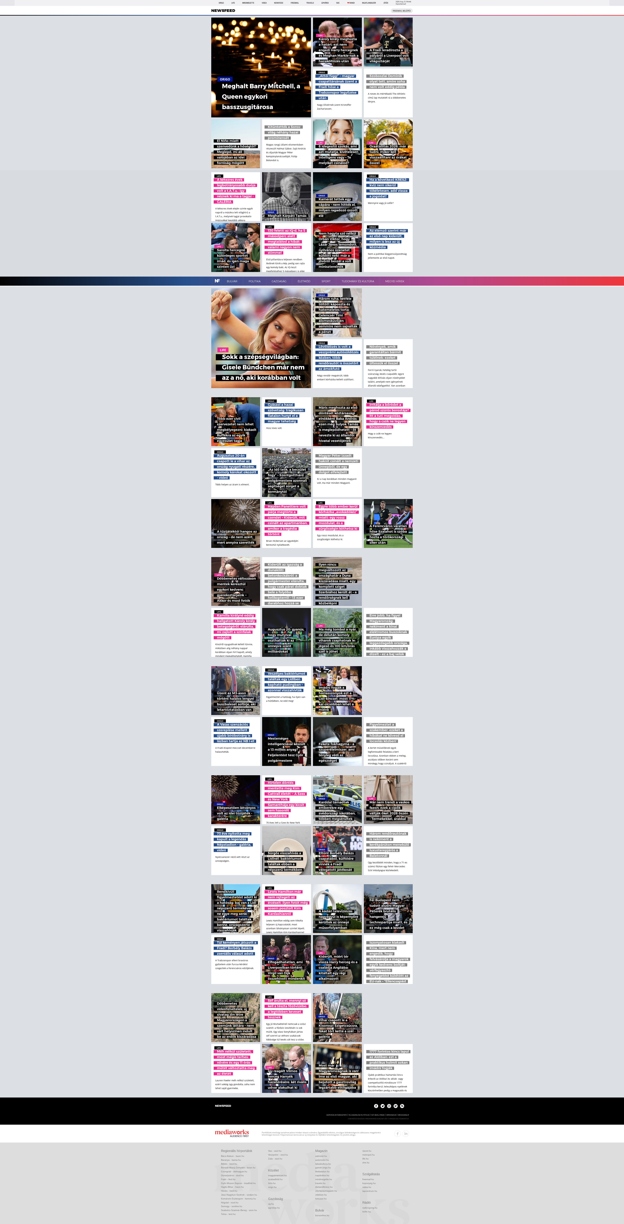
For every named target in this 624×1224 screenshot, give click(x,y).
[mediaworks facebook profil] (397, 1133)
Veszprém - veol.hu (278, 1154)
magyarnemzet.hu (277, 1175)
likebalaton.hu (322, 1171)
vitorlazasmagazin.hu (326, 1191)
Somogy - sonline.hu (231, 1206)
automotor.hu (322, 1160)
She (337, 3)
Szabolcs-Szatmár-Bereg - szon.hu (239, 1210)
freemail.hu (368, 1179)
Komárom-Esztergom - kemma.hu (238, 1198)
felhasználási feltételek (359, 1115)
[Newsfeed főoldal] (223, 1106)
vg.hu (271, 1204)
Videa (264, 3)
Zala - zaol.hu (275, 1158)
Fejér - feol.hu (228, 1179)
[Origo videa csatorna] (396, 1106)
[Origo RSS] (402, 1106)
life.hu (365, 1158)
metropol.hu (368, 1154)
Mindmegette (248, 3)
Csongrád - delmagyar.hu (234, 1171)
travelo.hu (320, 1183)
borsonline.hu (322, 1215)
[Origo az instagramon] (389, 1106)
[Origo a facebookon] (376, 1106)
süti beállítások (377, 1115)
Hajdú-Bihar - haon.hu (232, 1187)
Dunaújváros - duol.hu (232, 1175)
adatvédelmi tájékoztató (336, 1115)
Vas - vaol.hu (274, 1151)
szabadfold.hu (275, 1179)
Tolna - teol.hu (228, 1214)
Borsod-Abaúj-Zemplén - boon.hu (238, 1167)
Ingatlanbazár (369, 3)
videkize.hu (321, 1194)
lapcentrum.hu (369, 1191)
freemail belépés (402, 10)
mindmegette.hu (323, 1179)
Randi (352, 3)
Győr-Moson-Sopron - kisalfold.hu (238, 1183)
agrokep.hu (274, 1207)
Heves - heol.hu (229, 1191)
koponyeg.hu (369, 1183)
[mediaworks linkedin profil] (406, 1133)
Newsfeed (278, 3)
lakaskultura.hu (323, 1164)
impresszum (391, 1115)
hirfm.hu (366, 1211)
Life (233, 3)
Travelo (310, 3)
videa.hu (366, 1187)
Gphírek (325, 3)
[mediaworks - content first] (232, 1134)
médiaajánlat (403, 1115)
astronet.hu (321, 1156)
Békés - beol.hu (229, 1164)
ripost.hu (366, 1151)
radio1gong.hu (369, 1207)
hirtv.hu (272, 1183)
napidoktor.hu (322, 1175)
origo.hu (272, 1187)
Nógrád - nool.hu (229, 1202)
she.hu (365, 1162)
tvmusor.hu (321, 1198)
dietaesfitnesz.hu (324, 1187)
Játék (386, 3)
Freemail (295, 3)
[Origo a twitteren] (383, 1106)
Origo (221, 3)
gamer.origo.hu (323, 1167)
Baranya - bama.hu (231, 1160)
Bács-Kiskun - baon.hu (232, 1156)
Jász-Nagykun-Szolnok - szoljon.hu (239, 1194)
